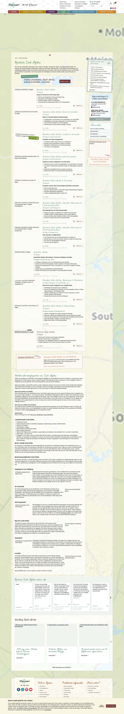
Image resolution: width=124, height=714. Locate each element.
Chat (27, 685)
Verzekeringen (67, 692)
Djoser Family (63, 1)
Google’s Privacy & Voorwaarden (28, 708)
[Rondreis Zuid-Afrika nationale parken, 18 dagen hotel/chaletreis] (27, 157)
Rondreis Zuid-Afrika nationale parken (59, 159)
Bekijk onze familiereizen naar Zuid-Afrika (54, 366)
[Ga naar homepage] (22, 5)
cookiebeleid (47, 710)
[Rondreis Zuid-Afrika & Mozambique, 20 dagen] (27, 306)
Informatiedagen (92, 688)
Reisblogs (77, 8)
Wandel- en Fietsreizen (65, 3)
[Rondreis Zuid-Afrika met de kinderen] (29, 357)
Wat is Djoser (45, 683)
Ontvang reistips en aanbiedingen (98, 136)
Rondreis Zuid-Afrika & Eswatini (61, 183)
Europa (52, 12)
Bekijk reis (79, 105)
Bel (21, 685)
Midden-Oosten (106, 12)
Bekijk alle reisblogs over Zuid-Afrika (61, 667)
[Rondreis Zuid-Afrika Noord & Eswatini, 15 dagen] (27, 112)
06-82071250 (95, 3)
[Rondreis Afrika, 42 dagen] (22, 252)
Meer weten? (93, 683)
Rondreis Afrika (53, 254)
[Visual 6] (63, 55)
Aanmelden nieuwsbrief (94, 692)
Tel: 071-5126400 (96, 1)
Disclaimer (66, 696)
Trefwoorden (67, 690)
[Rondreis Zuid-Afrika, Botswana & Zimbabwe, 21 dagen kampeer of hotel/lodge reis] (26, 282)
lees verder (38, 597)
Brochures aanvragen (80, 1)
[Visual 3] (55, 55)
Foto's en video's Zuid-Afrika (97, 128)
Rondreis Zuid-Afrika (48, 92)
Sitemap (66, 694)
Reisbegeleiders (94, 134)
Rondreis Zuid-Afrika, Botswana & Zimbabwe (63, 282)
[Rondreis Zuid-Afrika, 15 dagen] (24, 89)
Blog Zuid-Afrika (94, 131)
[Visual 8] (68, 55)
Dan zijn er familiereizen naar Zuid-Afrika (42, 414)
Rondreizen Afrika (66, 513)
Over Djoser (62, 8)
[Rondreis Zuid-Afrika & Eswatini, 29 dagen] (27, 181)
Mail (24, 685)
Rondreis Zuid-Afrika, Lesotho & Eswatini (61, 136)
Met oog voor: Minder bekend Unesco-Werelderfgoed (26, 651)
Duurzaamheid (43, 696)
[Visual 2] (52, 55)
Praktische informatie (72, 683)
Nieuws (41, 690)
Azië (63, 12)
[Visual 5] (60, 55)
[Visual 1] (50, 55)
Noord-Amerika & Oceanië (83, 12)
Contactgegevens (79, 6)
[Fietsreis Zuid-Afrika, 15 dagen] (24, 332)
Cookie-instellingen (101, 706)
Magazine (90, 690)
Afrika (13, 12)
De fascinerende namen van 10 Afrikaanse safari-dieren (94, 650)
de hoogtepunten (31, 410)
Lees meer (91, 89)
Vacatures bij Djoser (44, 694)
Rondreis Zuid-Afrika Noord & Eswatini (60, 114)
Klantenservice (43, 692)
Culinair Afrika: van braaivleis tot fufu (58, 650)
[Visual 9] (71, 55)
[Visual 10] (74, 55)
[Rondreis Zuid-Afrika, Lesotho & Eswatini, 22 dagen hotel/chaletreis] (27, 135)
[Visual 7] (66, 55)
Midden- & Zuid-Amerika (32, 12)
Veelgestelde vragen (69, 688)
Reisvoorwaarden (68, 686)
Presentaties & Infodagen (81, 3)
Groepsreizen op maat (65, 6)
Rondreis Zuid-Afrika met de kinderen (60, 357)
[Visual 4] (58, 55)
